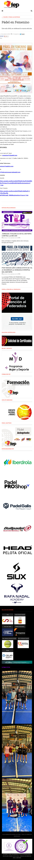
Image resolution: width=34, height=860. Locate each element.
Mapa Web (18, 857)
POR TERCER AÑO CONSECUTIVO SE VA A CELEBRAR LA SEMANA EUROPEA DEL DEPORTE (17, 270)
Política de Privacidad (24, 854)
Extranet (5, 854)
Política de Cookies (8, 856)
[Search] (31, 11)
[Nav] (2, 11)
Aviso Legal (16, 856)
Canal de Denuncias (13, 854)
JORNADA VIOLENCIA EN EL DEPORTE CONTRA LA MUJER (17, 235)
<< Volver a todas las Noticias (11, 17)
